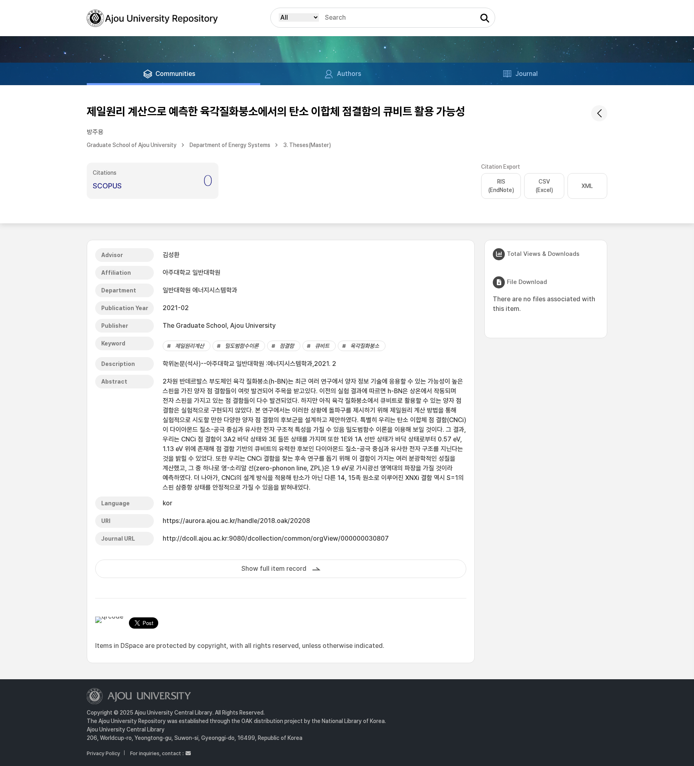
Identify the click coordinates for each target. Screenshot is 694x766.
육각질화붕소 (364, 346)
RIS (501, 185)
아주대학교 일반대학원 (191, 272)
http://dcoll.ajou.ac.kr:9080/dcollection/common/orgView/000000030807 (276, 538)
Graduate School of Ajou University (132, 145)
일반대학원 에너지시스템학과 (200, 290)
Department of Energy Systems (230, 145)
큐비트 (322, 346)
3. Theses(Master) (307, 145)
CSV (544, 185)
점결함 (287, 346)
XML (587, 186)
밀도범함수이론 (242, 346)
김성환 (171, 255)
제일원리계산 (189, 346)
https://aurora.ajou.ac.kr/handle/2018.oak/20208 (236, 521)
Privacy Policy (103, 753)
